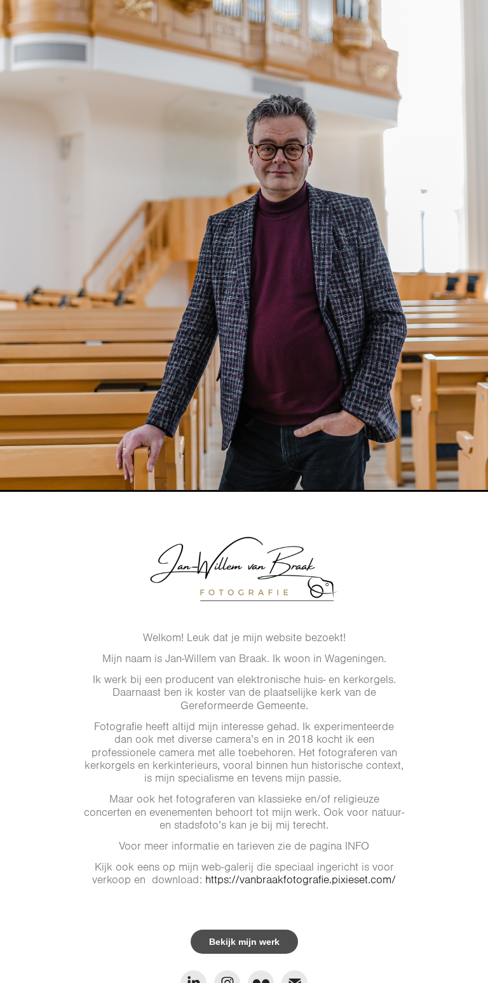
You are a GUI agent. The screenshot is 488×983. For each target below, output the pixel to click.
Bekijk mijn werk (244, 942)
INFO (357, 846)
